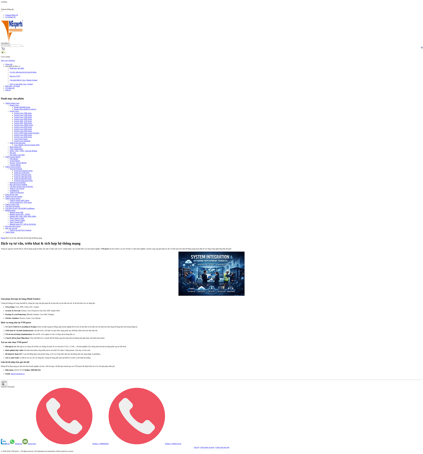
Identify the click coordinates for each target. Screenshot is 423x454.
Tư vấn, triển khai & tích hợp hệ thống (23, 72)
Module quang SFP (16, 212)
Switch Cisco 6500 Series (23, 127)
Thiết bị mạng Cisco (12, 103)
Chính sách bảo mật (222, 447)
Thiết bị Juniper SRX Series (19, 200)
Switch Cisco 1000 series (23, 113)
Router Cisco (14, 105)
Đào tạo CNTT (15, 76)
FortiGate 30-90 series (22, 173)
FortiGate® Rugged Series (23, 171)
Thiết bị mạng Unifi (12, 204)
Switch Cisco (14, 111)
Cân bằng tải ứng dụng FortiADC (21, 187)
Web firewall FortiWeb (18, 183)
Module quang (10, 210)
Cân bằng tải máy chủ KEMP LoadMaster (20, 208)
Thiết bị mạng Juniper (12, 198)
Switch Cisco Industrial (22, 141)
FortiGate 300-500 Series (23, 177)
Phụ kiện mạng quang (12, 226)
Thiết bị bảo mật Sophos (13, 196)
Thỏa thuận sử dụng (207, 447)
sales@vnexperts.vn (18, 374)
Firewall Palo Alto (11, 194)
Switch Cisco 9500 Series (23, 137)
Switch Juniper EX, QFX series (21, 202)
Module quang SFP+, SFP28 (20, 214)
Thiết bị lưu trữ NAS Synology (21, 230)
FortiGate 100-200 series (22, 175)
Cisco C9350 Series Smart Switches (26, 133)
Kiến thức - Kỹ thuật (12, 86)
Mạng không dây (16, 147)
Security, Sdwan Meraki (18, 163)
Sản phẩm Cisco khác (17, 155)
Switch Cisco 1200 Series (23, 115)
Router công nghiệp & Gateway (25, 109)
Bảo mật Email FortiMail (18, 185)
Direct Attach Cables (17, 218)
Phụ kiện (13, 153)
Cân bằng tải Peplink (12, 206)
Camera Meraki (15, 165)
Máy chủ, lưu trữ (11, 228)
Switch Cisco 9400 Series (23, 135)
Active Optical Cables (17, 220)
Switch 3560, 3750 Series (23, 121)
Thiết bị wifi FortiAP (17, 188)
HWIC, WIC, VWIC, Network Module (23, 151)
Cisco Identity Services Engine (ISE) (27, 145)
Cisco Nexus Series (21, 139)
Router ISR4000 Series (22, 107)
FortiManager (14, 190)
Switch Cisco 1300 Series (23, 117)
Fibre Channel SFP (16, 222)
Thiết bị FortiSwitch (17, 192)
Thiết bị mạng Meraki (12, 157)
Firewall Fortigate (16, 169)
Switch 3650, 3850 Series (23, 123)
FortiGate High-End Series (23, 181)
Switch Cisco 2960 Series (23, 119)
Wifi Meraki (14, 159)
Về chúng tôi (9, 88)
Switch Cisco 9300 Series (23, 131)
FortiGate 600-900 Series (23, 179)
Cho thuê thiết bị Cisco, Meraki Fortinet (23, 80)
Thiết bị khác (9, 232)
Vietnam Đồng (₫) (11, 15)
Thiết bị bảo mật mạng (17, 143)
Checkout (11, 60)
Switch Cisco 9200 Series (23, 129)
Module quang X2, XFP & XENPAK (23, 224)
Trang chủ (8, 64)
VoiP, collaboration (16, 149)
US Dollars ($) (10, 17)
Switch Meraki (15, 161)
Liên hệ (8, 90)
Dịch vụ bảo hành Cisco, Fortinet (21, 84)
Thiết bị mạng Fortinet (13, 167)
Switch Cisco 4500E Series (23, 125)
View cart (4, 60)
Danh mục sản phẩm (17, 68)
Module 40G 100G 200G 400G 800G (23, 216)
